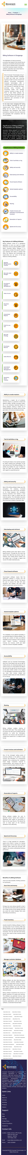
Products (15, 12)
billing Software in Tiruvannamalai (18, 1053)
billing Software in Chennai (19, 1028)
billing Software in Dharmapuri (18, 1030)
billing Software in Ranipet (20, 1044)
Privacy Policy (5, 1121)
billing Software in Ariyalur (17, 1025)
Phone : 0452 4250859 (8, 1142)
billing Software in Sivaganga (7, 1046)
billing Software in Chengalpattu (8, 1028)
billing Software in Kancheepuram (19, 1035)
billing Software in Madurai (7, 1014)
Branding (4, 1102)
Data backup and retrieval (17, 174)
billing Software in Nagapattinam (20, 1037)
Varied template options (16, 189)
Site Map (4, 1118)
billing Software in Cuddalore (7, 1030)
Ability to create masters (16, 153)
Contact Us (5, 1126)
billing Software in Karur (6, 1032)
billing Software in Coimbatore (7, 1016)
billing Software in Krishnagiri (16, 1032)
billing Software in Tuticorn (7, 1025)
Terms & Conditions (7, 1123)
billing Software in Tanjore (17, 1021)
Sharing (12, 203)
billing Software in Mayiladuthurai (8, 1037)
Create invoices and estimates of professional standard (17, 212)
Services (4, 1100)
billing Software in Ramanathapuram (8, 1044)
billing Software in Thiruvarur (7, 1051)
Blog (3, 1114)
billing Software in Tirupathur (18, 1051)
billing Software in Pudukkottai (18, 1042)
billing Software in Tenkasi (18, 1046)
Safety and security (15, 167)
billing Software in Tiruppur (7, 1053)
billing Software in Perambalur (7, 1042)
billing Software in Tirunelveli (7, 1021)
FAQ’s (3, 1116)
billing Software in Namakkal (7, 1039)
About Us (4, 1097)
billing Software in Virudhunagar (8, 1058)
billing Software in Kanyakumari (17, 1023)
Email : (12, 1140)
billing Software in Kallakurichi (7, 1035)
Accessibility (13, 196)
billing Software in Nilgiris (17, 1039)
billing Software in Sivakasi (17, 1014)
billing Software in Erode (6, 1023)
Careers (4, 1107)
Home (9, 12)
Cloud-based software (16, 182)
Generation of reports (16, 219)
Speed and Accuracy (15, 226)
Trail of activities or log (16, 160)
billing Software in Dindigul (18, 1016)
